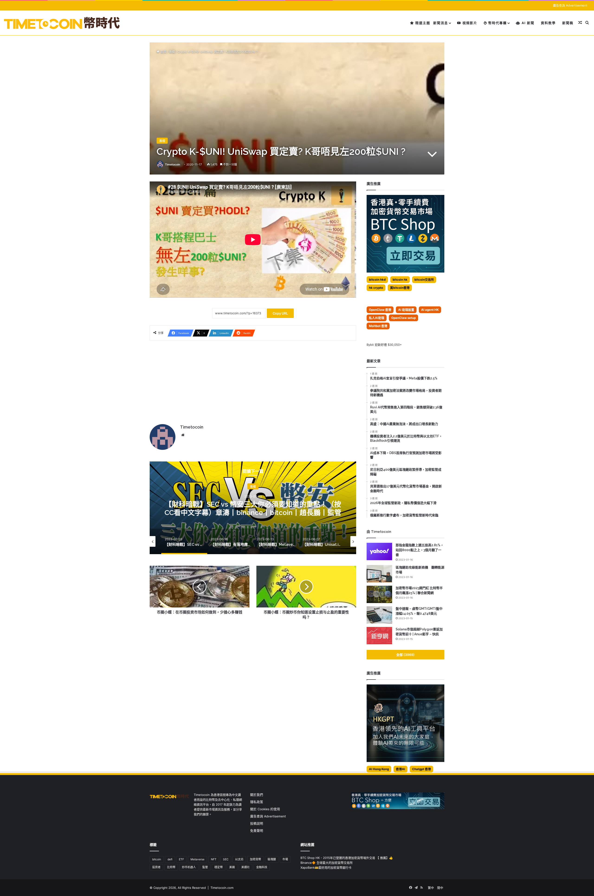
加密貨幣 (255, 859)
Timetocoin (172, 164)
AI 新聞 (527, 23)
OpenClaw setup (403, 318)
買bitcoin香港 (400, 287)
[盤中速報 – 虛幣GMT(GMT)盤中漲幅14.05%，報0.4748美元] (379, 615)
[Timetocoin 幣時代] (62, 22)
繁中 (431, 888)
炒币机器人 (189, 867)
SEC (226, 859)
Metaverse (197, 859)
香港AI (400, 769)
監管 (205, 867)
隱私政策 (256, 802)
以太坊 (239, 859)
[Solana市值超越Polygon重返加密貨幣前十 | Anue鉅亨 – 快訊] (379, 635)
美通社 (245, 867)
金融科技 (261, 867)
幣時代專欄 (497, 23)
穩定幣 (218, 867)
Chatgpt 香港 (421, 769)
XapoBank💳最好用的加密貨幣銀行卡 (326, 867)
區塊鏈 (272, 859)
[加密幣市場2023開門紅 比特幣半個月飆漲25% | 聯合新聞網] (379, 594)
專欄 (172, 52)
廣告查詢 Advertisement (570, 5)
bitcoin (156, 859)
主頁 (162, 52)
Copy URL (280, 313)
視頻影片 (469, 23)
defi (170, 859)
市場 (285, 859)
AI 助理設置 (406, 309)
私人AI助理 (376, 318)
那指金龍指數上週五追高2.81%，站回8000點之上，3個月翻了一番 (420, 550)
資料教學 (548, 23)
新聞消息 (440, 23)
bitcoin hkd (377, 279)
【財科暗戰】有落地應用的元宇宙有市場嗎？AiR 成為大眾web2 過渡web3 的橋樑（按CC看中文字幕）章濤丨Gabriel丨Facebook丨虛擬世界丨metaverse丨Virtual (253, 512)
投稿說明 (256, 823)
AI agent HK (430, 309)
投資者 (156, 867)
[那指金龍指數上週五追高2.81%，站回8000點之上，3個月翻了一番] (379, 551)
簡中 (440, 888)
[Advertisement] (253, 380)
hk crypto (376, 287)
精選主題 (422, 23)
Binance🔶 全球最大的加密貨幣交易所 (326, 862)
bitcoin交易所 (424, 279)
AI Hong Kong (379, 769)
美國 (232, 867)
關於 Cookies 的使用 (265, 809)
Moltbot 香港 (378, 326)
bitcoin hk (400, 279)
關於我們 (256, 795)
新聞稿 (567, 23)
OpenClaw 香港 (380, 309)
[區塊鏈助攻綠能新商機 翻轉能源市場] (379, 573)
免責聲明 (256, 830)
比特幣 (171, 867)
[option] (253, 507)
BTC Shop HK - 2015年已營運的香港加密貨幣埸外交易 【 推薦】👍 (346, 858)
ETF (181, 859)
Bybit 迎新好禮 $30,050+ (384, 344)
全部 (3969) (405, 655)
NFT (213, 859)
